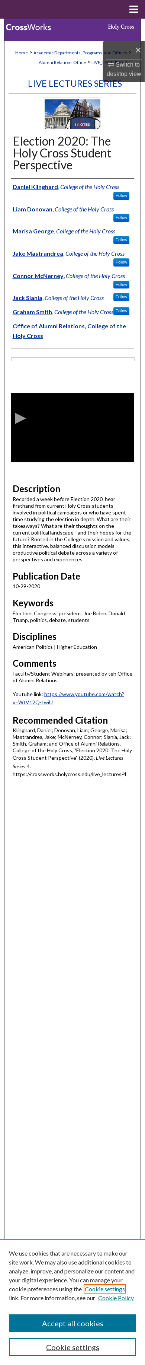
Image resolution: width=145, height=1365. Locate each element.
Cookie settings (105, 1288)
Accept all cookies (72, 1323)
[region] (72, 1302)
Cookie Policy (116, 1297)
